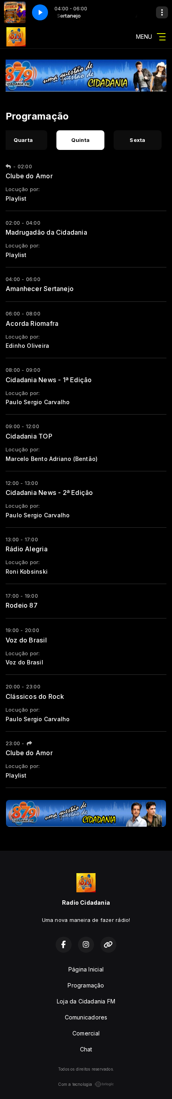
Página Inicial (86, 969)
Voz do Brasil (26, 640)
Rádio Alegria (27, 549)
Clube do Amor (29, 176)
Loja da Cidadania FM (86, 1001)
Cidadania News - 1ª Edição (49, 380)
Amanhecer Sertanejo (40, 289)
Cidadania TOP (29, 436)
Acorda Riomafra (32, 323)
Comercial (86, 1033)
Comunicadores (86, 1017)
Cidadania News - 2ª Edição (49, 493)
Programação (86, 985)
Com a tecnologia (75, 1084)
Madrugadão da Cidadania (46, 232)
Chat (86, 1049)
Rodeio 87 (22, 605)
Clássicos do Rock (35, 696)
